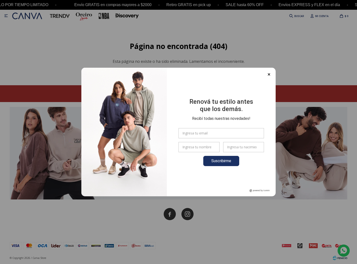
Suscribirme (221, 161)
